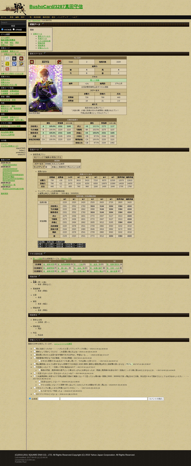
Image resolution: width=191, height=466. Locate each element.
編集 (17, 17)
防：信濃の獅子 (96, 268)
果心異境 (4, 111)
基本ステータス (44, 36)
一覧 (30, 17)
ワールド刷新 (15, 126)
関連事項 (41, 45)
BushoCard (7, 173)
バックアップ (62, 17)
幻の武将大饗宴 (7, 132)
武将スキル (5, 80)
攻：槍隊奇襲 (48, 264)
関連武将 (41, 43)
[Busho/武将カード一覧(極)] (14, 60)
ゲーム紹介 (5, 37)
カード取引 (9, 74)
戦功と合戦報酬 (7, 120)
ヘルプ (74, 17)
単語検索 (37, 17)
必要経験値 (14, 91)
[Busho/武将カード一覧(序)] (14, 65)
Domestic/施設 (8, 177)
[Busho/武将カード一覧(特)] (21, 60)
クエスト (4, 126)
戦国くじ (4, 45)
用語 (17, 42)
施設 (13, 106)
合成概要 (4, 94)
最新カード (14, 51)
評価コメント (43, 48)
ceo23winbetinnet (10, 169)
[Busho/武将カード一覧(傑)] (21, 65)
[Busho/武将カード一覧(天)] (7, 60)
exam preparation (10, 165)
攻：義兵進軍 (112, 271)
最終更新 (46, 17)
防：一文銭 (94, 80)
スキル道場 (14, 94)
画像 (2, 74)
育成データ (42, 38)
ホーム (3, 17)
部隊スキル (5, 82)
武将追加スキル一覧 (9, 85)
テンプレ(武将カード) (9, 146)
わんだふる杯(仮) (8, 135)
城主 (11, 42)
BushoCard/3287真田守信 (56, 6)
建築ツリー (5, 106)
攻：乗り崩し (63, 268)
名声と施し (19, 120)
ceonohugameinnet (11, 171)
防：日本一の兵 (113, 268)
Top (29, 20)
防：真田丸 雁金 (96, 271)
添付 (22, 17)
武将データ (37, 34)
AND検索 (7, 30)
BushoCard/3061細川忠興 (13, 189)
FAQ (11, 45)
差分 (53, 17)
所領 (14, 100)
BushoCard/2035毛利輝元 (13, 179)
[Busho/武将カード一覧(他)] (7, 71)
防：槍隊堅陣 (48, 268)
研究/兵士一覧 (6, 108)
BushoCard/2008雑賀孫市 (13, 175)
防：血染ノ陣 (95, 264)
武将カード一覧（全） (13, 54)
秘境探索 (17, 108)
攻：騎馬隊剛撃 (64, 264)
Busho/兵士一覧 (9, 185)
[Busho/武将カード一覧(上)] (7, 65)
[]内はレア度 (66, 259)
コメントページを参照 (63, 344)
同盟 (6, 42)
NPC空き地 (5, 100)
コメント (4, 144)
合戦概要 (4, 117)
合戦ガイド (14, 117)
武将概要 (4, 51)
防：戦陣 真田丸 (113, 264)
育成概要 (4, 91)
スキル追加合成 (44, 41)
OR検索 (19, 30)
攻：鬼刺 (61, 271)
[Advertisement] (53, 424)
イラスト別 (18, 74)
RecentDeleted (9, 181)
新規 (11, 17)
